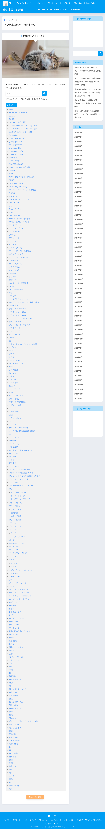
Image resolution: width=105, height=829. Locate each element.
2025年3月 (78, 206)
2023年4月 (78, 311)
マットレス (13, 556)
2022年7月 (78, 353)
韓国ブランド (14, 786)
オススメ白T (14, 270)
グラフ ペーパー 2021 (17, 309)
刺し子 (11, 644)
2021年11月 (78, 389)
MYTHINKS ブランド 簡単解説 (21, 177)
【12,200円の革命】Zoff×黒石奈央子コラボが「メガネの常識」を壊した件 (87, 114)
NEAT (11, 180)
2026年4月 (78, 146)
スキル (11, 376)
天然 (11, 663)
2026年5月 (78, 142)
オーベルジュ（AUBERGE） (20, 257)
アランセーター (15, 238)
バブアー (12, 457)
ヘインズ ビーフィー (18, 537)
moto (11, 174)
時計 (11, 683)
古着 (11, 654)
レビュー (12, 615)
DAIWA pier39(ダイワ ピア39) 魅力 (23, 129)
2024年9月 (78, 233)
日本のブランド (15, 680)
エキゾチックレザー (17, 254)
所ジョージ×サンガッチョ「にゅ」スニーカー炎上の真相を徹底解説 (87, 71)
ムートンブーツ (15, 577)
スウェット (13, 373)
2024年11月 (78, 224)
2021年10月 (78, 394)
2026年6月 (78, 137)
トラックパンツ (15, 418)
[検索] (44, 93)
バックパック (14, 453)
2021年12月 (78, 385)
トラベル (12, 421)
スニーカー (13, 383)
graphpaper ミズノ (16, 151)
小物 (11, 670)
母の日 (13, 533)
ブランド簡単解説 (16, 503)
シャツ (11, 357)
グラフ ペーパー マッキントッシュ (22, 318)
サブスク (12, 347)
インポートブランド (63, 3)
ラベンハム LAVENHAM (19, 593)
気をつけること (15, 705)
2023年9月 (78, 288)
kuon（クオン (14, 161)
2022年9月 (78, 344)
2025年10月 (78, 174)
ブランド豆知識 (15, 520)
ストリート (13, 380)
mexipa (12, 170)
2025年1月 (78, 215)
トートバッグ (14, 412)
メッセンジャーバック (18, 583)
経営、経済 (13, 744)
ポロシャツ (13, 550)
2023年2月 (78, 321)
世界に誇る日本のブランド (19, 631)
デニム (11, 408)
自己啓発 (12, 757)
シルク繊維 (13, 370)
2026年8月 (78, 132)
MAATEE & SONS (16, 164)
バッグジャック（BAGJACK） (21, 450)
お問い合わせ (77, 3)
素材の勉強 (13, 737)
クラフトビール (15, 322)
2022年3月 (78, 371)
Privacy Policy (89, 3)
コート (11, 341)
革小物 (11, 776)
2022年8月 (78, 348)
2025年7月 (78, 188)
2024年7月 (78, 243)
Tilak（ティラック (16, 209)
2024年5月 (78, 252)
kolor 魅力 (13, 158)
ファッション (14, 466)
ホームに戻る (36, 797)
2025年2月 (78, 210)
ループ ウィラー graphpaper (20, 596)
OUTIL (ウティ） (15, 196)
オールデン (13, 260)
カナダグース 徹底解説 (18, 283)
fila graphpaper (15, 135)
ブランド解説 (14, 506)
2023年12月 (78, 275)
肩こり (11, 750)
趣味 (11, 773)
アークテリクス (16, 225)
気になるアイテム (16, 702)
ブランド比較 (16, 510)
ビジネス (12, 463)
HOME (53, 815)
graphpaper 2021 (15, 142)
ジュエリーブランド (17, 363)
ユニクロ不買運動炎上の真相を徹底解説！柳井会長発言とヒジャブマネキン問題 (87, 81)
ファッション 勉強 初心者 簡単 (21, 473)
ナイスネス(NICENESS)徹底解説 (22, 431)
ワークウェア (14, 628)
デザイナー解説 (15, 405)
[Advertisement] (88, 34)
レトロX (12, 609)
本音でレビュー (15, 692)
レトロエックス (15, 612)
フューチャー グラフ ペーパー (21, 486)
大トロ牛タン (14, 660)
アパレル (12, 235)
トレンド (12, 424)
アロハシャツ (14, 241)
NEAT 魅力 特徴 (16, 183)
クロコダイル (14, 334)
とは (11, 415)
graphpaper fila (15, 148)
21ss (11, 109)
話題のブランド (15, 766)
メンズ (11, 586)
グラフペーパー (15, 328)
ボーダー (12, 540)
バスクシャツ (14, 444)
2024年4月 (78, 256)
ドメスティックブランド (45, 3)
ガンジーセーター (16, 289)
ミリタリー (13, 573)
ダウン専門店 (14, 399)
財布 (11, 770)
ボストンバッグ (15, 547)
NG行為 (12, 193)
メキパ (11, 580)
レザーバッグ (14, 602)
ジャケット (13, 354)
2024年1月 (78, 270)
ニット (11, 434)
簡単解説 (12, 734)
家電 (11, 667)
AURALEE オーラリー (18, 113)
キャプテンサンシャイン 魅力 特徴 (24, 302)
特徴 (11, 712)
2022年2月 (78, 376)
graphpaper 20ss (15, 145)
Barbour (12, 116)
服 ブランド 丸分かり (18, 689)
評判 (11, 763)
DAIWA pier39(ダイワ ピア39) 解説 (23, 126)
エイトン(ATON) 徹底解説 (20, 251)
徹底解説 (14, 513)
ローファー (13, 622)
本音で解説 (13, 696)
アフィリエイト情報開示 (72, 9)
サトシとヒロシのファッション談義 (23, 344)
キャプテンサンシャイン (18, 299)
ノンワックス (14, 437)
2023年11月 (78, 279)
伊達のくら (13, 634)
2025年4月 (78, 201)
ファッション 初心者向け (19, 470)
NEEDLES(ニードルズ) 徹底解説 (22, 190)
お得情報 (12, 273)
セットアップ (14, 389)
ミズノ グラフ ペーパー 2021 (20, 570)
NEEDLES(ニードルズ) (18, 187)
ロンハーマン (14, 625)
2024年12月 (78, 220)
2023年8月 (78, 293)
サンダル (12, 351)
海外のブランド (15, 708)
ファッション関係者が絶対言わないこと (25, 476)
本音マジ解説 (16, 516)
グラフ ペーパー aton (17, 315)
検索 (100, 53)
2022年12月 (78, 330)
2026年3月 (78, 151)
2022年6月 (78, 357)
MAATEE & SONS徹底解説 (19, 167)
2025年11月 (78, 169)
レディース (13, 606)
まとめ (11, 559)
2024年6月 (78, 247)
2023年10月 (78, 284)
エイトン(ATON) (16, 248)
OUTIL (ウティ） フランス (20, 199)
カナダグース (14, 280)
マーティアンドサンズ (18, 553)
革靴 (11, 779)
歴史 (11, 699)
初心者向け (13, 641)
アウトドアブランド (17, 228)
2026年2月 (78, 155)
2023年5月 (78, 307)
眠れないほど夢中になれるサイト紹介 (24, 721)
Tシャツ (12, 212)
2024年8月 (78, 238)
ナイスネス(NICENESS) (18, 428)
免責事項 (57, 9)
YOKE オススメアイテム (19, 222)
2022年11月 (78, 334)
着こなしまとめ (15, 728)
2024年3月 (78, 261)
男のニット (13, 718)
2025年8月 (78, 183)
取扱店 (11, 651)
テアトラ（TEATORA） (18, 402)
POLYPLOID (14, 203)
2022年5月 (78, 362)
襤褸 (11, 760)
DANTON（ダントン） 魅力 (20, 132)
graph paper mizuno (16, 138)
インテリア (13, 244)
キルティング (14, 306)
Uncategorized (14, 216)
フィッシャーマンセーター (19, 479)
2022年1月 (78, 380)
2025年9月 (78, 178)
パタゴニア (13, 447)
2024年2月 (78, 266)
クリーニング (14, 331)
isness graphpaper (16, 154)
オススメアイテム (16, 264)
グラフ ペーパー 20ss (17, 312)
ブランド (12, 489)
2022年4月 (78, 366)
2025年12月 (78, 165)
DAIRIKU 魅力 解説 (18, 122)
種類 (11, 731)
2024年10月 (78, 229)
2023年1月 (78, 325)
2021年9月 (78, 399)
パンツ (11, 460)
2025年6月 (78, 192)
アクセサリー (14, 232)
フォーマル (13, 482)
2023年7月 (78, 298)
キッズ (11, 293)
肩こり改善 (13, 753)
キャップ (12, 296)
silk (10, 206)
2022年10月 (78, 339)
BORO (11, 119)
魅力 (11, 789)
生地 (11, 715)
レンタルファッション (18, 618)
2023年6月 (78, 302)
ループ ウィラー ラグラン (19, 599)
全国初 (11, 638)
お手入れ (12, 277)
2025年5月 (78, 197)
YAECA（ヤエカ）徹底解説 (19, 219)
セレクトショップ (18, 496)
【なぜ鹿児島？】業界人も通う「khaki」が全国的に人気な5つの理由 (87, 103)
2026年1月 (78, 160)
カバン (11, 286)
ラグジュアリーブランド (18, 590)
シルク (11, 367)
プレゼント (13, 529)
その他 (11, 392)
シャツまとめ (14, 360)
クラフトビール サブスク (19, 325)
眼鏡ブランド (14, 724)
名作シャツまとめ (16, 657)
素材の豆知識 (14, 741)
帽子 (11, 673)
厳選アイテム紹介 (16, 647)
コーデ (11, 338)
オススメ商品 (14, 267)
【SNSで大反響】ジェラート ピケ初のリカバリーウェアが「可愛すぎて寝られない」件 (87, 92)
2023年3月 (78, 316)
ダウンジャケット (16, 396)
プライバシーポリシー (44, 9)
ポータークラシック (17, 543)
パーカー (12, 441)
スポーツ (12, 386)
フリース (12, 523)
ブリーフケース (15, 526)
